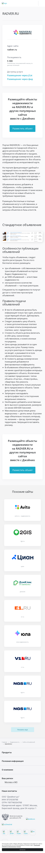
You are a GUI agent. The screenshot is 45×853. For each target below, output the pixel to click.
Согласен (22, 849)
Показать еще (22, 730)
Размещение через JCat (19, 75)
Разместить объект (22, 128)
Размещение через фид (20, 79)
